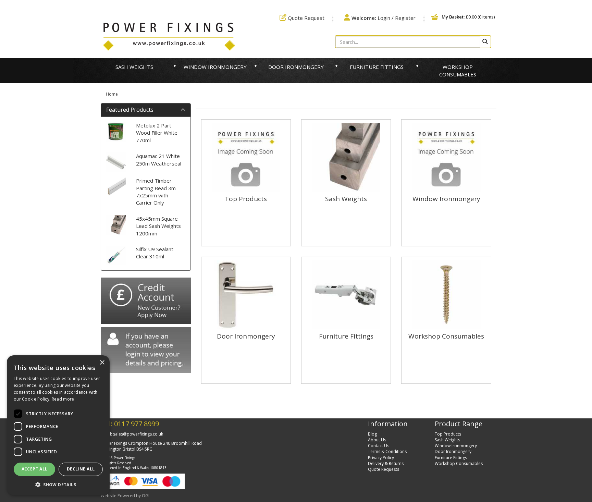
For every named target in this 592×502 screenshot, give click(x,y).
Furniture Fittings (377, 66)
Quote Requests (383, 469)
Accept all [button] (35, 469)
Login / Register (384, 17)
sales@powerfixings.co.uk (138, 434)
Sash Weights (134, 66)
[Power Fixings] (169, 36)
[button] (58, 484)
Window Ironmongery (215, 66)
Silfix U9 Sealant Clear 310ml (154, 253)
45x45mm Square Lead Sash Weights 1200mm (158, 226)
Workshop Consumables (457, 70)
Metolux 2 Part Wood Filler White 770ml (156, 133)
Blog (372, 434)
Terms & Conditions (387, 451)
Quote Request (305, 17)
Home (112, 94)
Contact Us (378, 446)
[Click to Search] (485, 41)
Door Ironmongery (296, 66)
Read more (63, 399)
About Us (377, 440)
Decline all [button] (81, 469)
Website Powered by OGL (125, 496)
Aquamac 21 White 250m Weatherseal (158, 159)
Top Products (448, 434)
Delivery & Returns (386, 463)
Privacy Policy (381, 458)
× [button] (101, 362)
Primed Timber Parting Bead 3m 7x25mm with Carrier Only (156, 191)
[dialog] (58, 425)
